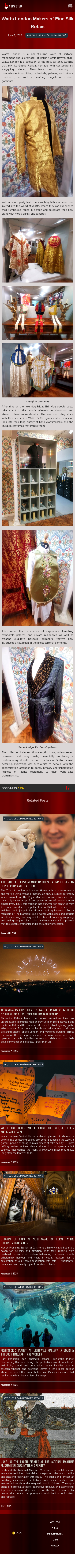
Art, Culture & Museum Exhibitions (46, 35)
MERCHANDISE (55, 1533)
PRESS (54, 1527)
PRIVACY (55, 1545)
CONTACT (55, 1521)
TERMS (55, 1539)
